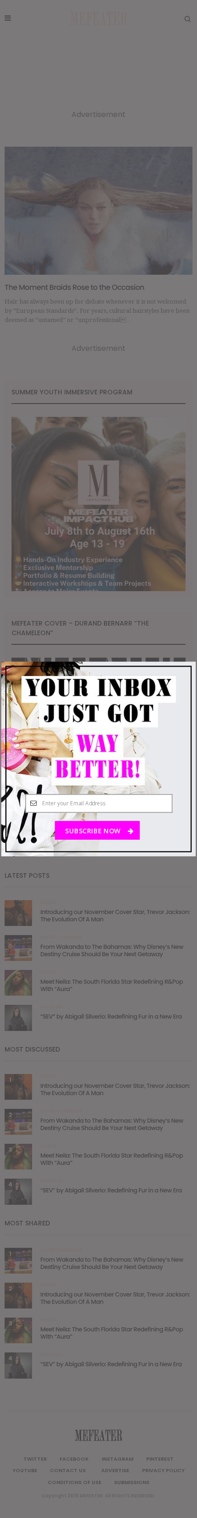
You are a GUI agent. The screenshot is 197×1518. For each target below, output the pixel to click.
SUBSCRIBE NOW (93, 830)
